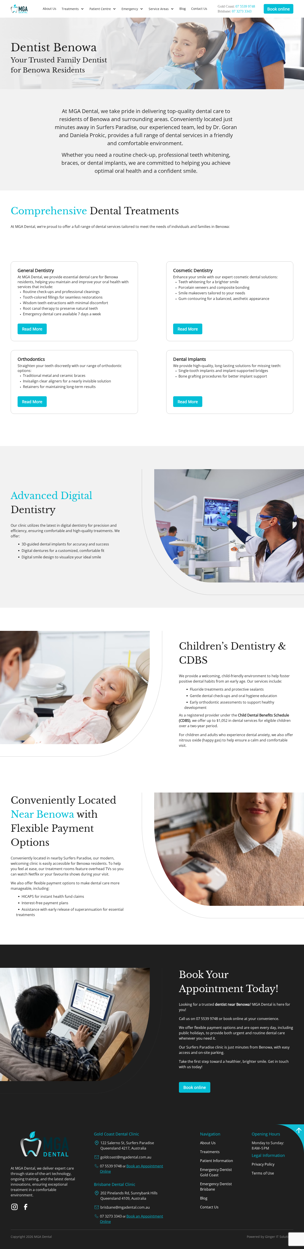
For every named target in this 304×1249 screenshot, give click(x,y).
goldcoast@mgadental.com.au (125, 1157)
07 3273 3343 (241, 11)
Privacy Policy (263, 1164)
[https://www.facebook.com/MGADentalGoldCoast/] (25, 1207)
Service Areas (159, 9)
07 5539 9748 (245, 6)
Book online (278, 9)
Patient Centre (100, 9)
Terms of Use (263, 1173)
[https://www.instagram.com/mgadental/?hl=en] (14, 1207)
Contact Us (199, 8)
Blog (182, 8)
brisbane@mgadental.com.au (125, 1207)
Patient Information (216, 1160)
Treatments (70, 9)
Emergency (130, 9)
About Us (49, 8)
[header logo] (27, 8)
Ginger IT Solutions (279, 1237)
